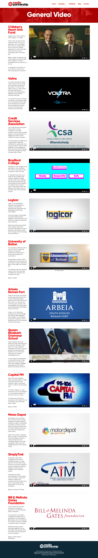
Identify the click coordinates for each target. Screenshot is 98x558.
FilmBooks (72, 4)
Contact (86, 4)
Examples (62, 4)
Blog (79, 4)
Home (54, 4)
